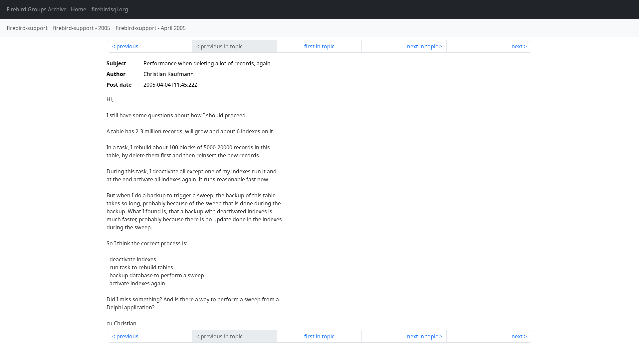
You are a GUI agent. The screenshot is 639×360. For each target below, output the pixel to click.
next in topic (422, 46)
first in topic (319, 46)
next (517, 46)
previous (127, 46)
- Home (46, 9)
